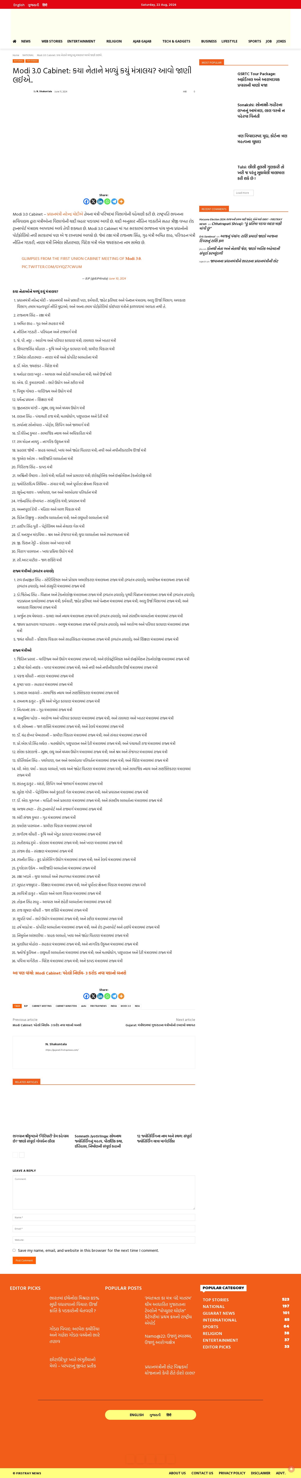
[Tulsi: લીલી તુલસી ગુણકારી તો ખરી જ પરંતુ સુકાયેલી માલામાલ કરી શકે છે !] (217, 176)
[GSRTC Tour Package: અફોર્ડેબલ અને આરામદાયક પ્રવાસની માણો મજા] (217, 83)
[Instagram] (255, 4)
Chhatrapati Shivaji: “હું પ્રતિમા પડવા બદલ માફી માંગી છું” (240, 226)
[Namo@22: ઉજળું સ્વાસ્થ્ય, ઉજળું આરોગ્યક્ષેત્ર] (123, 1345)
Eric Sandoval (207, 236)
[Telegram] (114, 201)
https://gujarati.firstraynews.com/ (61, 1050)
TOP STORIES (32, 60)
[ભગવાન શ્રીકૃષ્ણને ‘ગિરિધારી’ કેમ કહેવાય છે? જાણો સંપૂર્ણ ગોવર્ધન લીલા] (42, 1110)
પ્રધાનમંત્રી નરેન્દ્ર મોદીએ (65, 214)
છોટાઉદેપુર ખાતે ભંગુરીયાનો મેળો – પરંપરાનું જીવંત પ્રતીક (73, 1362)
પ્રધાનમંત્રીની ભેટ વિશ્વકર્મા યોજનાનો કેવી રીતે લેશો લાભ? (170, 1369)
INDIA (114, 1006)
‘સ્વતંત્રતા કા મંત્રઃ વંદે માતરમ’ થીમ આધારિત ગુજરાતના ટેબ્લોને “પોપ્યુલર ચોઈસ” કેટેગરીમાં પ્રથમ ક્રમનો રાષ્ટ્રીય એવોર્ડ (168, 1310)
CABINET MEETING (42, 1006)
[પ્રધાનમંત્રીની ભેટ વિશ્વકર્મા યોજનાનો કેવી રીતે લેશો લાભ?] (123, 1376)
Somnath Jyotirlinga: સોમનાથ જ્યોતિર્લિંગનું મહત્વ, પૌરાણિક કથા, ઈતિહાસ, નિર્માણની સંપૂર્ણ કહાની (99, 1141)
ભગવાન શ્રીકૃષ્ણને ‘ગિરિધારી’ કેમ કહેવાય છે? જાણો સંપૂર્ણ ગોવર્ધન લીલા (41, 1138)
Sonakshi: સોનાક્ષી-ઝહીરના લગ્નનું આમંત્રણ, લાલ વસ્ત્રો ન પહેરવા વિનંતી (261, 110)
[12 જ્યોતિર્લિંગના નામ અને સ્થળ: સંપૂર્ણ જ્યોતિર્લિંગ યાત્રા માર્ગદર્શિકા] (166, 1110)
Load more (242, 193)
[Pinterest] (273, 4)
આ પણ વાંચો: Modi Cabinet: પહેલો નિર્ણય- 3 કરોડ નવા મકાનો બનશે (69, 973)
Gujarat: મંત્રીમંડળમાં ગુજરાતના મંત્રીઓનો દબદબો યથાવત (160, 1025)
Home (16, 55)
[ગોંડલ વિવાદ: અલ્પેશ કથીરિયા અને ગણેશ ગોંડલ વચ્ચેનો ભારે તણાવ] (28, 1338)
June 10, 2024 (117, 278)
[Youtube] (281, 4)
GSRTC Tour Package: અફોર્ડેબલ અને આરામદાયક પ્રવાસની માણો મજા (259, 79)
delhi (83, 1006)
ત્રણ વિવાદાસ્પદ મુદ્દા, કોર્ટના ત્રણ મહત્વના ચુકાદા (262, 138)
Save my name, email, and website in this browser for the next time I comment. (88, 1250)
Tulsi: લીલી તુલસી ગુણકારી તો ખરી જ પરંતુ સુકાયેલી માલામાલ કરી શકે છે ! (261, 172)
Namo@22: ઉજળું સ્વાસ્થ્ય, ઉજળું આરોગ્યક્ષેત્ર (168, 1339)
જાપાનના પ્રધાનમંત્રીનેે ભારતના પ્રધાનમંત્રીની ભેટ (244, 261)
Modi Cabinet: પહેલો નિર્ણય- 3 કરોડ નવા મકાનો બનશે (47, 1025)
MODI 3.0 (126, 1006)
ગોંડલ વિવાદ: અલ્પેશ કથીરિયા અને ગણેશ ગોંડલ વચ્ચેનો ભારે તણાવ (75, 1335)
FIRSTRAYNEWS (98, 1006)
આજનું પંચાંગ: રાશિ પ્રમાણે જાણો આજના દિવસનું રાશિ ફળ (238, 238)
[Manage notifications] (291, 1469)
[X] (93, 201)
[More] (121, 201)
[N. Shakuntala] (23, 91)
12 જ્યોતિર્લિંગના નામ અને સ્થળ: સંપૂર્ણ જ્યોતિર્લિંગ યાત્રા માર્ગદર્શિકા (164, 1138)
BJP (26, 1006)
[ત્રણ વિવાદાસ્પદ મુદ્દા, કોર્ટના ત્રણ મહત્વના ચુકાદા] (217, 145)
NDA (137, 1006)
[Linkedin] (264, 4)
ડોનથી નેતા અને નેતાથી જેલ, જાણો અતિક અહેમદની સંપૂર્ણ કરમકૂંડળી (239, 251)
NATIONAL (28, 55)
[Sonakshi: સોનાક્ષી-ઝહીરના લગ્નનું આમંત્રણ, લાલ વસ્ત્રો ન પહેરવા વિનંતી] (217, 114)
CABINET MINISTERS (66, 1006)
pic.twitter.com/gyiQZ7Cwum (52, 266)
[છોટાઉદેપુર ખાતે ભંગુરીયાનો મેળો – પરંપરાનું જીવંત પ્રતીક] (28, 1369)
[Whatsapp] (107, 201)
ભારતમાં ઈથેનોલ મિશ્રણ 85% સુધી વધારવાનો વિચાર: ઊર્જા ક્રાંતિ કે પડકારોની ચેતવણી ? (74, 1304)
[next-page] (21, 1155)
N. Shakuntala (44, 91)
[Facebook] (246, 4)
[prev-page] (15, 1155)
